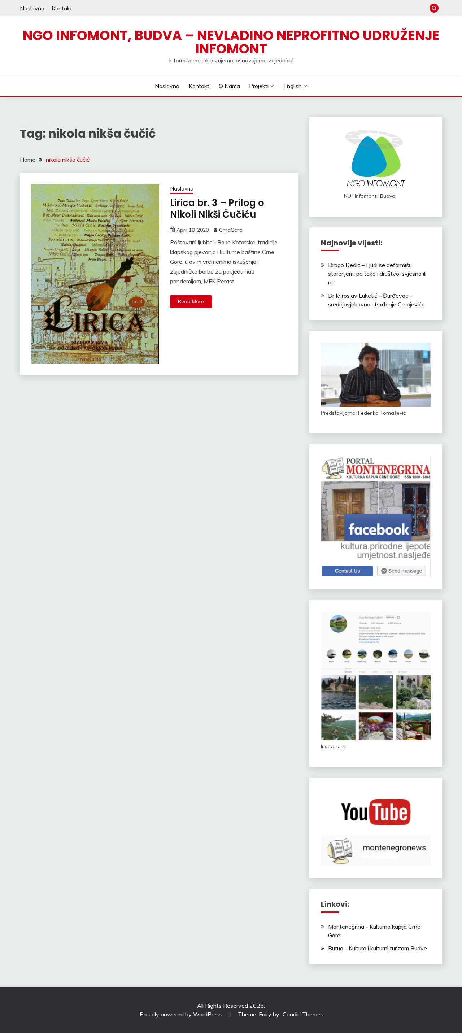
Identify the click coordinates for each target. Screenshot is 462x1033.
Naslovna (32, 8)
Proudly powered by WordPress (182, 1014)
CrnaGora (231, 230)
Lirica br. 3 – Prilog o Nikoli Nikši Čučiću (217, 208)
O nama (229, 86)
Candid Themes (303, 1014)
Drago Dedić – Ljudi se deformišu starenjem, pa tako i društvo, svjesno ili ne (377, 273)
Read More (191, 301)
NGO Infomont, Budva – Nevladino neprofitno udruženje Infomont (231, 42)
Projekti (259, 86)
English (292, 86)
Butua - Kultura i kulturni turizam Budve (377, 948)
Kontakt (62, 8)
